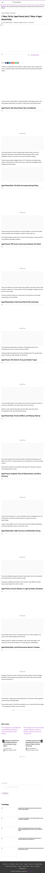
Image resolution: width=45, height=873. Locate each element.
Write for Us (31, 864)
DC (8, 864)
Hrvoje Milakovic (32, 748)
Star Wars (12, 864)
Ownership (36, 866)
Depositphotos (22, 868)
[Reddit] (14, 63)
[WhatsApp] (16, 63)
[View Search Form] (42, 2)
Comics (21, 864)
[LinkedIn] (10, 63)
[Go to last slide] (3, 741)
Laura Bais (9, 748)
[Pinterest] (12, 63)
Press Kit (20, 866)
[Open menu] (2, 2)
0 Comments (31, 22)
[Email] (18, 63)
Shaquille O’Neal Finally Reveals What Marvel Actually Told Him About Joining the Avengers (30, 809)
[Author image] (2, 22)
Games (26, 864)
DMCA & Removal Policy (11, 866)
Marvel (4, 864)
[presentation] (11, 732)
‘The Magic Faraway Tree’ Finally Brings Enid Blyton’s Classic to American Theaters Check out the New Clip (29, 839)
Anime (17, 864)
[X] (8, 63)
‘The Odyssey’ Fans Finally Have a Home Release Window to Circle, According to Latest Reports (30, 819)
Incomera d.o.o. (30, 871)
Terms (31, 866)
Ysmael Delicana (8, 22)
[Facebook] (6, 63)
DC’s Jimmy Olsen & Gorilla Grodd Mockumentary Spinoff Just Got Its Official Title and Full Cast (31, 849)
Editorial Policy (35, 55)
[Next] (42, 741)
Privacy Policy (26, 866)
